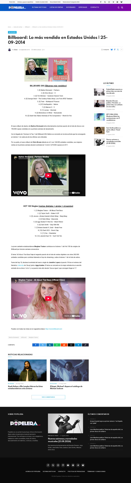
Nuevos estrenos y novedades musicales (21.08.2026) (113, 141)
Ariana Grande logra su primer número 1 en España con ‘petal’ (106, 422)
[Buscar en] (122, 7)
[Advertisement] (65, 18)
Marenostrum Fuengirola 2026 (71, 2)
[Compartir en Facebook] (114, 49)
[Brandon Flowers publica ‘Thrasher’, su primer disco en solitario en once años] (99, 103)
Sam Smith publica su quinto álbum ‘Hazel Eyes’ (113, 130)
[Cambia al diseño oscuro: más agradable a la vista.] (118, 7)
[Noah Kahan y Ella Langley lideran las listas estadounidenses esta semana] (27, 370)
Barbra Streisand (14, 337)
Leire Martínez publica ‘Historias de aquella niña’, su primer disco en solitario (106, 430)
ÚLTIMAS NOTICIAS (39, 7)
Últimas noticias (49, 471)
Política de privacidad (76, 471)
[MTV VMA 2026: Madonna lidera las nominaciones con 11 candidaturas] (99, 117)
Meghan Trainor (33, 337)
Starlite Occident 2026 (42, 2)
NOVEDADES (70, 7)
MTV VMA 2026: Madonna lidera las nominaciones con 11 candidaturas (113, 117)
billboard (23, 337)
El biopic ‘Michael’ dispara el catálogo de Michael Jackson (66, 387)
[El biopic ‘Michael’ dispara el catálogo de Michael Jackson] (69, 370)
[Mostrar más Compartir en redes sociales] (121, 49)
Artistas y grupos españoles (25, 2)
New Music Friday (53, 435)
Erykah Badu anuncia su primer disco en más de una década (114, 91)
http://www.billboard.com (53, 329)
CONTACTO (94, 7)
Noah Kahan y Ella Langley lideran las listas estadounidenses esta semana (25, 387)
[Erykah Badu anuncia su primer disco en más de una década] (99, 92)
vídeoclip (21, 265)
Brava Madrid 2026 (55, 2)
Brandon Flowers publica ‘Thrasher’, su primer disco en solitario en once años (114, 104)
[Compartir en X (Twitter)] (117, 49)
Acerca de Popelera (33, 471)
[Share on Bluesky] (111, 49)
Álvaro (16, 49)
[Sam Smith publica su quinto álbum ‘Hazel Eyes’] (99, 130)
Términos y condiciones (96, 471)
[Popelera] (17, 7)
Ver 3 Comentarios (48, 397)
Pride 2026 (12, 2)
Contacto (61, 471)
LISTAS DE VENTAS (56, 7)
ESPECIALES (83, 7)
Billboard (12, 32)
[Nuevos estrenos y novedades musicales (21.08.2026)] (99, 142)
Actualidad (53, 383)
